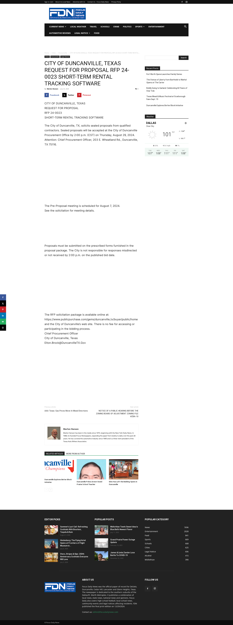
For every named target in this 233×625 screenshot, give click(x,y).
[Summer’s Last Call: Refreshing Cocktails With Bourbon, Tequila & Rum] (51, 530)
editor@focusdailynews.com (105, 612)
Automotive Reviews (60, 33)
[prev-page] (46, 489)
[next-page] (50, 489)
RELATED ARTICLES (54, 454)
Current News (56, 26)
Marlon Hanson (52, 89)
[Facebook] (182, 2)
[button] (185, 27)
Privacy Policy (116, 2)
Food (96, 33)
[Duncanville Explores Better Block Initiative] (59, 468)
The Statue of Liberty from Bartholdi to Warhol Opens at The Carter (166, 81)
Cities (54, 53)
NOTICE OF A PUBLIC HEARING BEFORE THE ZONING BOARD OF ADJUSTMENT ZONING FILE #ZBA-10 (117, 414)
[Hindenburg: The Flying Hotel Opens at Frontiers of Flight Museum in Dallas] (51, 543)
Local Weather (78, 26)
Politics (127, 26)
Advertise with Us (79, 2)
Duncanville (62, 53)
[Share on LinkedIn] (3, 316)
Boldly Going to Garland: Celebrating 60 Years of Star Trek (166, 89)
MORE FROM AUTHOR (75, 454)
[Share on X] (3, 303)
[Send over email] (3, 322)
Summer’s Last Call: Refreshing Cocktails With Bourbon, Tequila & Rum (74, 529)
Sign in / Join (48, 2)
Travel (93, 26)
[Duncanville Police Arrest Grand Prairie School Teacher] (91, 469)
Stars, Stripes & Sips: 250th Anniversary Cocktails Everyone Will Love (74, 556)
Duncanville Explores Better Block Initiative (164, 105)
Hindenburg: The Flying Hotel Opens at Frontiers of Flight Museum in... (73, 543)
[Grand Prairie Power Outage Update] (101, 543)
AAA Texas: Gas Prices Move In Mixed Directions (66, 411)
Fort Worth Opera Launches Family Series (164, 74)
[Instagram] (186, 2)
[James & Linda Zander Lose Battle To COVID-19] (101, 556)
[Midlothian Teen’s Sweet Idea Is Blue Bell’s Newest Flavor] (101, 530)
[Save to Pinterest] (3, 309)
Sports (138, 26)
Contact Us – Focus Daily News (98, 2)
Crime (116, 26)
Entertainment (156, 26)
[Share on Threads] (3, 328)
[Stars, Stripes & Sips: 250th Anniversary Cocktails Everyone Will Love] (51, 557)
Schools (105, 26)
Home (46, 53)
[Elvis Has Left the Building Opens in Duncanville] (123, 469)
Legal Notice (81, 33)
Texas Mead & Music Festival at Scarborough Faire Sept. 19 (165, 97)
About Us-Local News (62, 2)
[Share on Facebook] (3, 297)
